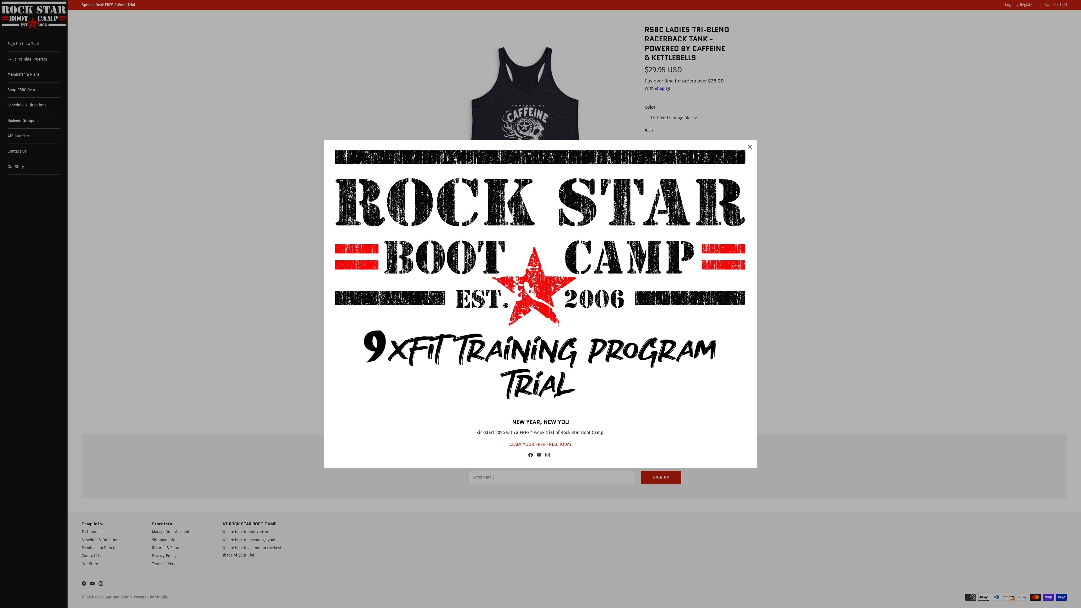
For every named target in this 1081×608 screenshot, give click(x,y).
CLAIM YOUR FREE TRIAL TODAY (541, 444)
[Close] (749, 147)
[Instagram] (547, 456)
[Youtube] (539, 456)
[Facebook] (530, 456)
